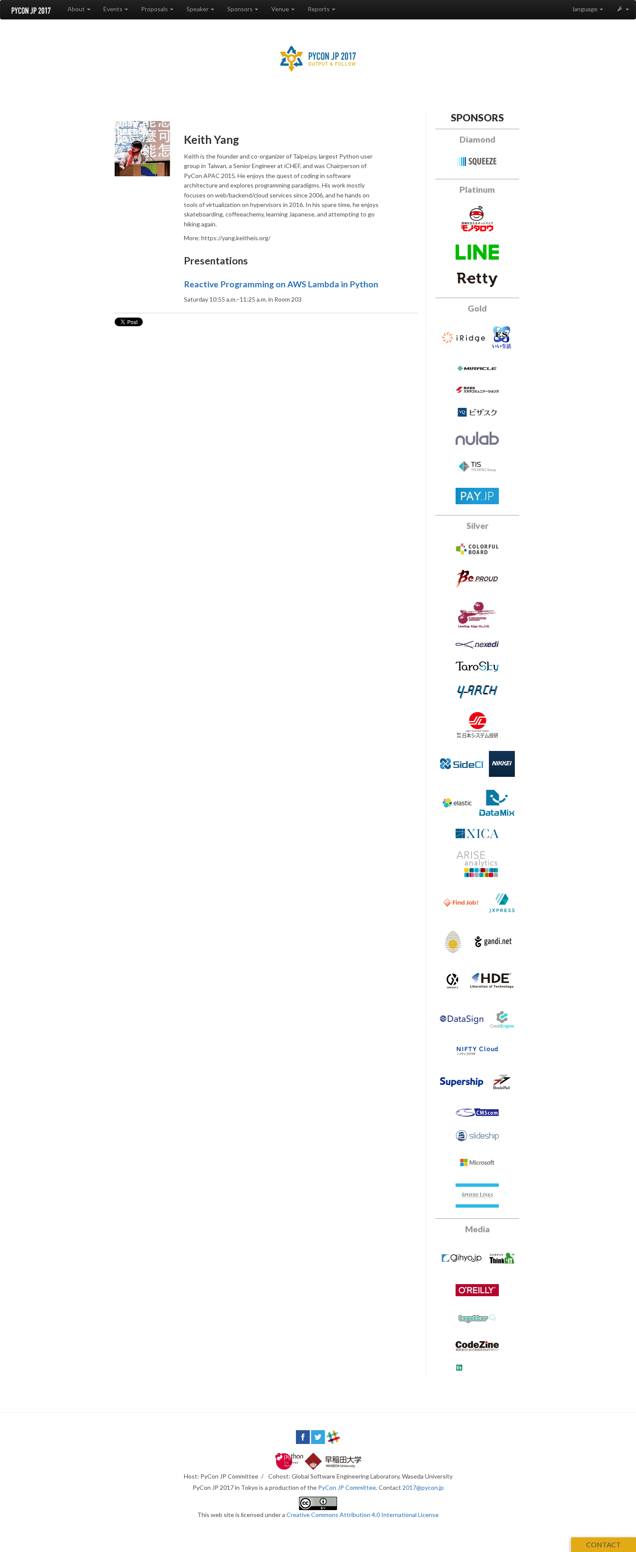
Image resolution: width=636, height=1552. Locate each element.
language (586, 9)
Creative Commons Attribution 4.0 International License (362, 1514)
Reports (319, 9)
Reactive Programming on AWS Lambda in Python (281, 284)
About (76, 9)
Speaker (198, 9)
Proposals (155, 9)
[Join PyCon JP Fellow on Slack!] (333, 1436)
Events (113, 9)
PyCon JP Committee (347, 1487)
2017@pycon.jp (423, 1487)
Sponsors (240, 9)
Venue (280, 9)
